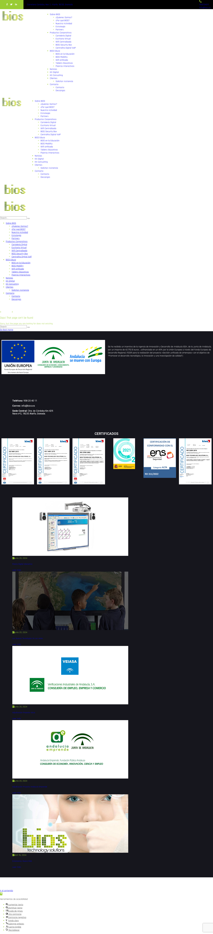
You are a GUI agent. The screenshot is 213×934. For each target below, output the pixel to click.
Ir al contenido (6, 890)
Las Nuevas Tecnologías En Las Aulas (27, 638)
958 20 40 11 (30, 400)
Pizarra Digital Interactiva (22, 564)
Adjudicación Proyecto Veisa (23, 712)
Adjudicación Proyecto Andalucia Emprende (29, 787)
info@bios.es (28, 405)
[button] (1, 893)
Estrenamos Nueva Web (22, 861)
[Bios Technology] (14, 197)
